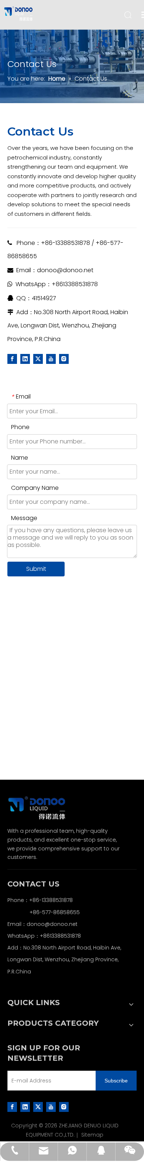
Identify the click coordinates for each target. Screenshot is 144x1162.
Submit (36, 569)
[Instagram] (64, 359)
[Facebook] (12, 359)
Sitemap (92, 1134)
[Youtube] (51, 359)
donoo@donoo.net (65, 270)
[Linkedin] (25, 359)
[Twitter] (38, 359)
